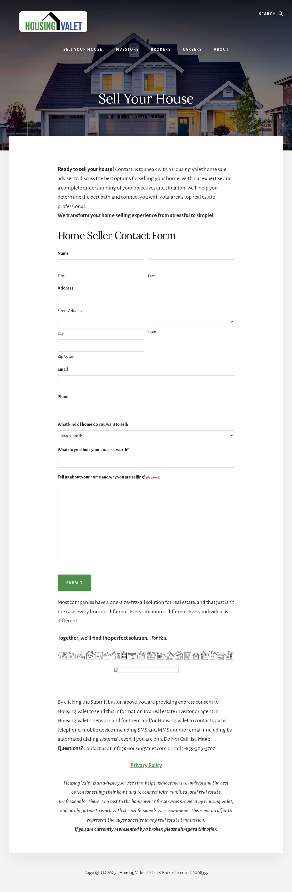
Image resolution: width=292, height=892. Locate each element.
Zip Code (65, 356)
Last (151, 276)
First (61, 276)
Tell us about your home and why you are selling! (109, 477)
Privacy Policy (146, 765)
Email (63, 369)
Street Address (70, 311)
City (61, 333)
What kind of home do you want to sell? (93, 424)
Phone (64, 396)
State (152, 331)
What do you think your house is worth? (93, 449)
